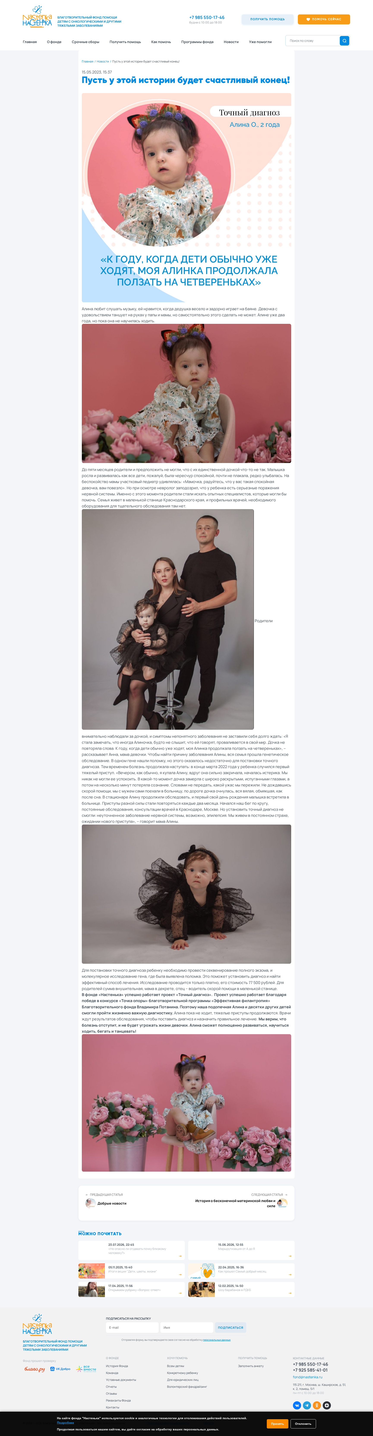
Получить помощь (125, 41)
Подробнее (65, 1422)
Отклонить (303, 1423)
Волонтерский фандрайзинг (187, 1387)
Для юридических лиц (183, 1380)
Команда (112, 1373)
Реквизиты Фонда (118, 1400)
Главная (30, 41)
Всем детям (175, 1366)
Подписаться (230, 1327)
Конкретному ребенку (182, 1373)
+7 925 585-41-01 (310, 1370)
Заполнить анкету (251, 1366)
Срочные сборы (85, 41)
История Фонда (117, 1366)
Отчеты (111, 1387)
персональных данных (217, 1340)
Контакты (112, 1407)
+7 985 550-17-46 (206, 17)
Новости (231, 41)
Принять (277, 1423)
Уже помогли (260, 41)
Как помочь (161, 41)
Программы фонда (197, 41)
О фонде (54, 41)
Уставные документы (121, 1380)
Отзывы (111, 1393)
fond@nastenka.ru (307, 1377)
